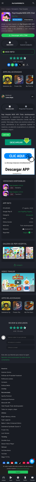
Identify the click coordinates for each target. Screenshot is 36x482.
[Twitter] (8, 463)
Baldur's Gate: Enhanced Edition (11, 423)
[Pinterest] (24, 463)
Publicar (29, 351)
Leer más (6, 135)
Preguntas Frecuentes (26, 107)
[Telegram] (16, 463)
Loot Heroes (5, 433)
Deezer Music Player (7, 444)
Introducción (10, 107)
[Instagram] (28, 463)
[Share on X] (20, 64)
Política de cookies (7, 379)
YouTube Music (6, 450)
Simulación (29, 215)
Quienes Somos (6, 372)
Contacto (4, 382)
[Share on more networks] (23, 64)
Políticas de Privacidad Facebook (11, 375)
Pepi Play (15, 16)
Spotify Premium (6, 396)
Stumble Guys (5, 440)
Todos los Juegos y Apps (9, 409)
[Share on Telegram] (16, 64)
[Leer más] (17, 135)
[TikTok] (20, 463)
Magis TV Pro (5, 457)
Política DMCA (5, 385)
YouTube (4, 453)
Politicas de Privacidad (22, 468)
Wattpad (3, 447)
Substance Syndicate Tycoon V (11, 426)
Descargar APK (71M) (18, 35)
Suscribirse (18, 19)
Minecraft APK (5, 402)
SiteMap (3, 389)
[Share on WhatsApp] (12, 64)
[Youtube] (12, 463)
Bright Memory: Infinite (8, 416)
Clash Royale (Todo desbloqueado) (12, 406)
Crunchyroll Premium (7, 399)
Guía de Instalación (26, 43)
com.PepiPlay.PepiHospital (26, 211)
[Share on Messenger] (8, 64)
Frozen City (5, 430)
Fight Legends (5, 420)
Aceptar (18, 472)
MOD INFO (10, 43)
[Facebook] (4, 463)
